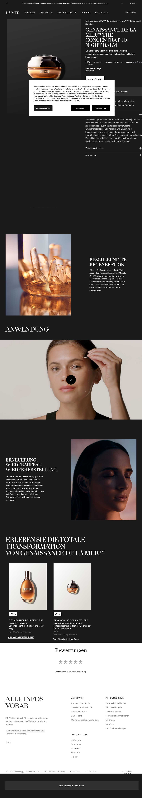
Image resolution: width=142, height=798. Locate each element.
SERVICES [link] (86, 12)
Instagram (76, 739)
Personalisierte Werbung (55, 771)
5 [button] (49, 207)
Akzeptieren (101, 108)
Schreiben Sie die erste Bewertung (119, 62)
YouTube (75, 752)
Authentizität (91, 771)
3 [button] (41, 207)
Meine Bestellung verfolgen (85, 719)
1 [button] (32, 207)
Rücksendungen (114, 707)
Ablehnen (80, 108)
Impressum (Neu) (32, 771)
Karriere (110, 724)
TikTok (74, 756)
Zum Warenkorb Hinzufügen (71, 785)
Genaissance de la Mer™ (95, 21)
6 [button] (54, 207)
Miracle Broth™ (79, 711)
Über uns (110, 719)
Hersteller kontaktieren (117, 715)
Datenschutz (75, 771)
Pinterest (76, 748)
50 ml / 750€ (95, 79)
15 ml (57, 614)
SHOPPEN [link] (30, 12)
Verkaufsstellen (113, 711)
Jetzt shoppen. (90, 3)
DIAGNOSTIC (46, 12)
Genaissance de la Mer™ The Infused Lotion (26, 622)
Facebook (76, 744)
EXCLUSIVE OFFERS (67, 12)
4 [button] (45, 207)
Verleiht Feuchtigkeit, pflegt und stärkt (26, 625)
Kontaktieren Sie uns (116, 702)
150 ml (13, 614)
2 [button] (37, 207)
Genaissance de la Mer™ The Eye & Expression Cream (71, 622)
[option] (44, 66)
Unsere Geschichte (80, 702)
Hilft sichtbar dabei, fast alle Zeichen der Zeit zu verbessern (72, 627)
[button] (7, 3)
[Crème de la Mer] (14, 12)
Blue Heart (76, 715)
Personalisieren (43, 108)
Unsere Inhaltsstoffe (81, 707)
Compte (133, 3)
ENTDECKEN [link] (101, 12)
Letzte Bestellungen (116, 728)
